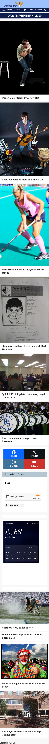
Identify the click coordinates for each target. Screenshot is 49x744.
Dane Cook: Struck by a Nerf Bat (20, 98)
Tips (24, 10)
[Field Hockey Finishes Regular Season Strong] (24, 225)
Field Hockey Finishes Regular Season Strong (23, 271)
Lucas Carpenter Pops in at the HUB (22, 179)
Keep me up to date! (14, 505)
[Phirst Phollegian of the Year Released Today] (24, 661)
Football (38, 10)
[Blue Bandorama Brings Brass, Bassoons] (24, 418)
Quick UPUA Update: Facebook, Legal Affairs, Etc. (23, 395)
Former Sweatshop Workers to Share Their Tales (22, 635)
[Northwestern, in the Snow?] (24, 608)
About (30, 10)
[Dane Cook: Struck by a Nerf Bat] (24, 58)
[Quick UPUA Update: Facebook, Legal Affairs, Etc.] (24, 372)
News (9, 10)
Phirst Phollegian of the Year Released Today (23, 684)
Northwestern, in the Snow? (17, 627)
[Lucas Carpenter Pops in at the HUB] (24, 140)
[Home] (13, 6)
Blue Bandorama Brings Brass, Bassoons (19, 439)
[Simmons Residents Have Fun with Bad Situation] (24, 310)
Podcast (17, 10)
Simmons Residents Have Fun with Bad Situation (24, 347)
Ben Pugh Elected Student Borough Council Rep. (21, 732)
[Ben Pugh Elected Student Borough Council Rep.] (24, 710)
